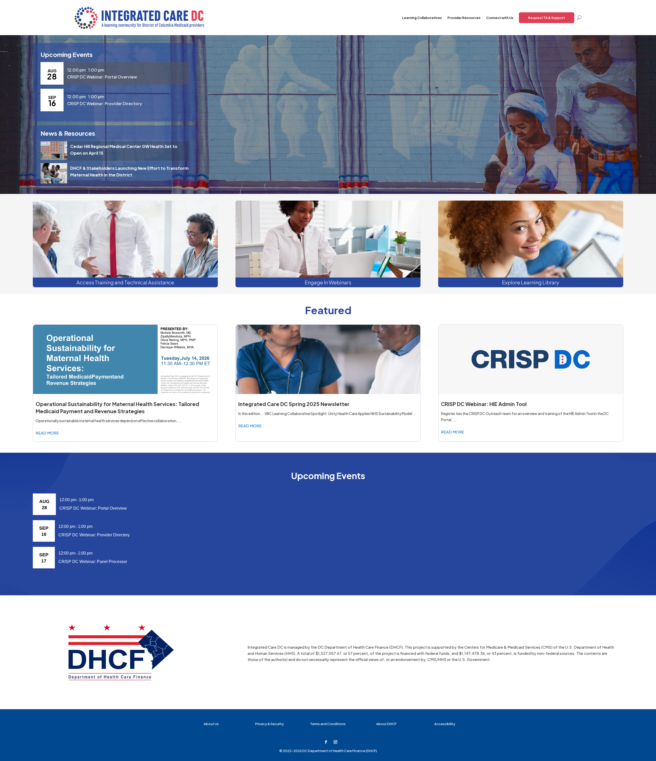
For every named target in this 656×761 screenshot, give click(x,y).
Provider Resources (463, 18)
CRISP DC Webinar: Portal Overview (102, 77)
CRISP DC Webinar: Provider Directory (104, 103)
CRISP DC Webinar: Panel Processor (92, 561)
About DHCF (386, 724)
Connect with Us (499, 18)
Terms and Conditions (328, 724)
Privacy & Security (269, 724)
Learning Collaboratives (422, 18)
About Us (211, 724)
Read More (47, 432)
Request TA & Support (546, 18)
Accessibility (444, 724)
